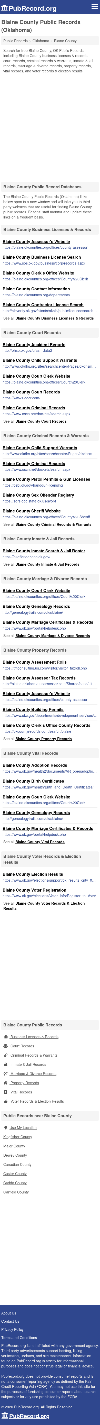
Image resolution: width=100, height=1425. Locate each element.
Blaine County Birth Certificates (33, 781)
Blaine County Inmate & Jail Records (47, 564)
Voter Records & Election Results (36, 1101)
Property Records (24, 1082)
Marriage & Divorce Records (32, 1073)
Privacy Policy (12, 1329)
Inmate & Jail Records (27, 1064)
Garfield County (16, 1191)
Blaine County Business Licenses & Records (54, 318)
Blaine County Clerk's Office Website (38, 273)
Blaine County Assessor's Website (36, 241)
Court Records (21, 1045)
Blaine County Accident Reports (34, 344)
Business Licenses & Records (33, 1036)
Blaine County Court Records (31, 392)
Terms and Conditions (19, 1337)
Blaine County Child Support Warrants (40, 360)
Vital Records (20, 1091)
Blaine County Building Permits (33, 709)
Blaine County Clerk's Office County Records (47, 725)
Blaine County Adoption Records (35, 765)
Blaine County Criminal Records (34, 408)
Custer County (15, 1173)
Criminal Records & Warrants (33, 1055)
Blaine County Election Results (33, 874)
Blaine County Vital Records (40, 841)
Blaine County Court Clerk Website (36, 376)
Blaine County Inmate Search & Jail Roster (44, 551)
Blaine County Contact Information (36, 289)
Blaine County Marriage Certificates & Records (48, 622)
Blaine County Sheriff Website (32, 511)
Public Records (15, 40)
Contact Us (10, 1321)
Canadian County (17, 1164)
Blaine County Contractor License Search (43, 305)
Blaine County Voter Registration (34, 890)
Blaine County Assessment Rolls (35, 662)
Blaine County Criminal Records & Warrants (53, 524)
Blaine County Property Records (43, 738)
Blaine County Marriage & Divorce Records (52, 635)
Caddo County (15, 1182)
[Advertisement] (50, 126)
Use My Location (23, 1127)
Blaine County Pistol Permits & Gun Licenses (46, 479)
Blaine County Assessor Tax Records (39, 678)
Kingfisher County (17, 1136)
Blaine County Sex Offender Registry (38, 495)
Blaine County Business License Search (42, 257)
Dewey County (15, 1155)
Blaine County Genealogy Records (36, 606)
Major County (14, 1145)
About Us (8, 1313)
